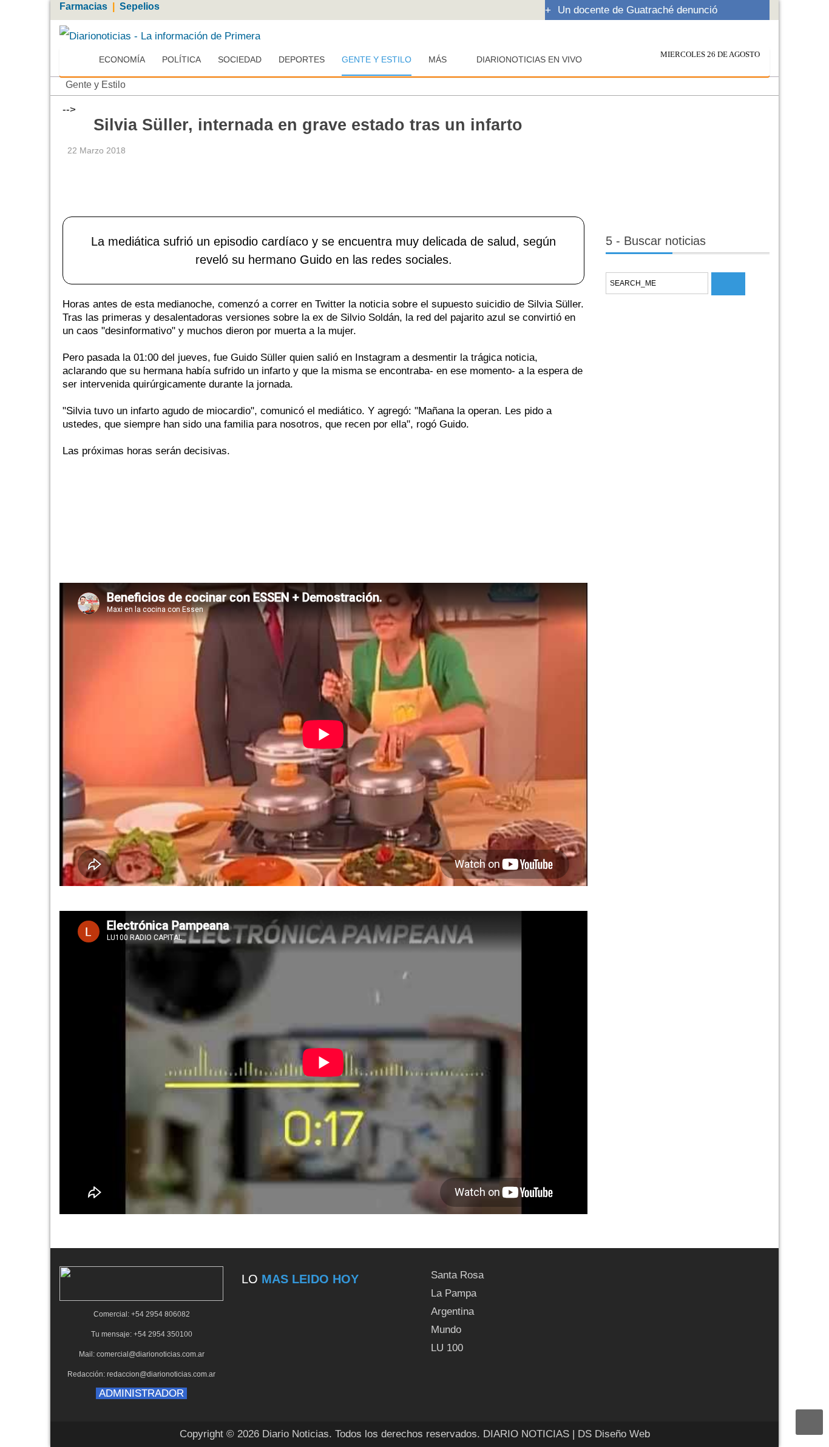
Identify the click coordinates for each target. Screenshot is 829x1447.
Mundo (446, 1329)
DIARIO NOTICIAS (526, 1434)
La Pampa (453, 1293)
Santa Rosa (457, 1275)
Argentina (452, 1311)
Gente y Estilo (96, 84)
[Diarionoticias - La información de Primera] (159, 35)
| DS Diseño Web (611, 1434)
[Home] (79, 60)
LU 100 (447, 1348)
